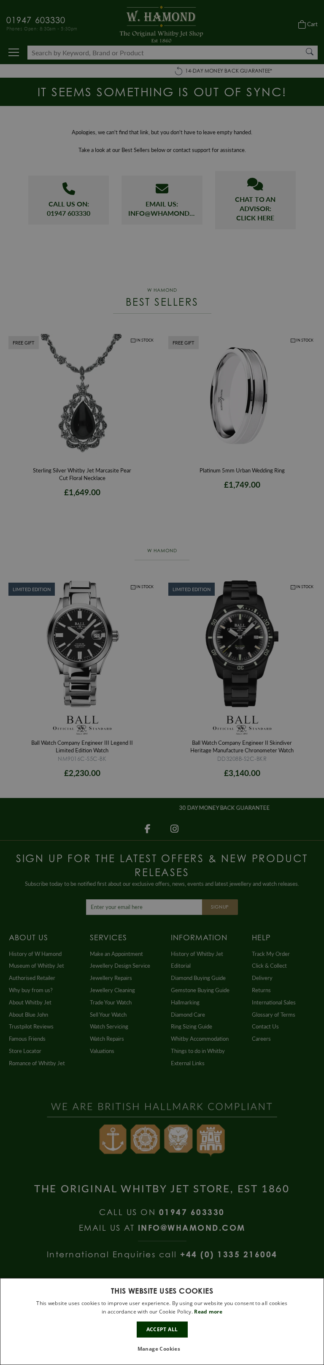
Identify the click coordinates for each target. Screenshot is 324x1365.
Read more (208, 1311)
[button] (162, 1349)
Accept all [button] (162, 1329)
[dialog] (162, 1321)
